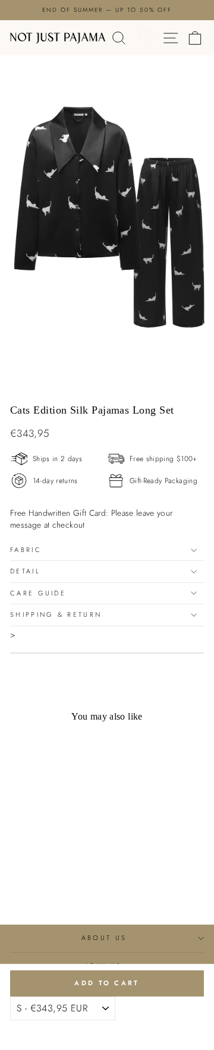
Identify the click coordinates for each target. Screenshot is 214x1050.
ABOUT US (104, 937)
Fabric (26, 549)
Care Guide (38, 593)
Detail (25, 571)
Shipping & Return (56, 614)
